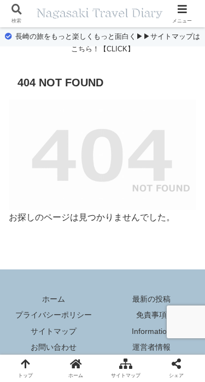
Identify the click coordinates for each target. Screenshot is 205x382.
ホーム (53, 299)
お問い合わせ (54, 347)
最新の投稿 (151, 299)
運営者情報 (151, 347)
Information (151, 331)
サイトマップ (54, 331)
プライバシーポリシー (53, 314)
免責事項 (151, 314)
